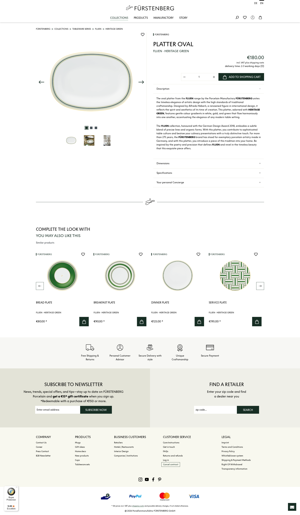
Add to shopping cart (245, 77)
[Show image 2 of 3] (91, 128)
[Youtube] (147, 479)
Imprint (225, 442)
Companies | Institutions (126, 455)
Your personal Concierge (170, 182)
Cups (77, 460)
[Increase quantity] (214, 77)
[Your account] (253, 17)
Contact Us (41, 442)
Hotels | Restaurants (124, 447)
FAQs (165, 451)
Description (163, 88)
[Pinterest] (160, 479)
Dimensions (163, 163)
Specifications (164, 172)
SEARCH (248, 410)
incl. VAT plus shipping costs (250, 62)
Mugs (78, 442)
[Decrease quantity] (184, 77)
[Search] (237, 17)
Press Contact (42, 451)
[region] (91, 91)
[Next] (141, 81)
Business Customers (130, 437)
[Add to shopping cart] (84, 321)
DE (255, 3)
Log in (166, 460)
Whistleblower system (232, 455)
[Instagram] (140, 479)
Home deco (80, 451)
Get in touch (169, 447)
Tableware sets (82, 464)
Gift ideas (80, 447)
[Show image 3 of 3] (96, 128)
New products (82, 455)
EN (261, 3)
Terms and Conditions (232, 447)
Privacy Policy (228, 451)
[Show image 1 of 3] (86, 128)
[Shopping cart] (260, 17)
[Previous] (41, 81)
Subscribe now (96, 410)
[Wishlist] (245, 17)
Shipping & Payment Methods (236, 460)
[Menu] (16, 488)
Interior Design (121, 451)
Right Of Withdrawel (232, 464)
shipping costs (138, 506)
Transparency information (234, 469)
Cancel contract (170, 464)
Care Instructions (171, 442)
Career (39, 447)
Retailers (118, 442)
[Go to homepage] (150, 7)
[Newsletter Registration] (292, 507)
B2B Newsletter (43, 455)
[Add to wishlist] (142, 34)
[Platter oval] (91, 81)
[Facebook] (153, 479)
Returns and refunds (173, 455)
